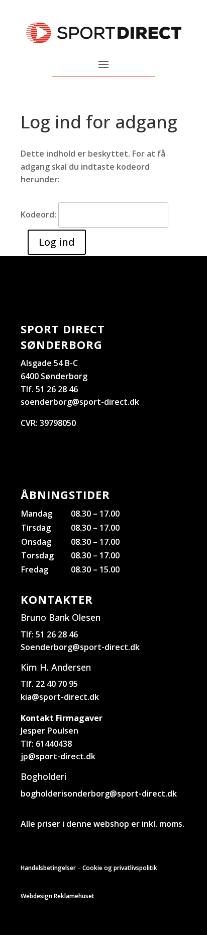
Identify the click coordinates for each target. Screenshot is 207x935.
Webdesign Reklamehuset (57, 896)
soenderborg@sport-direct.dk (80, 401)
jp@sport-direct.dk (58, 756)
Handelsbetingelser (48, 868)
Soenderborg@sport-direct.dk (80, 647)
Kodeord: (39, 214)
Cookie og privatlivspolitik (119, 868)
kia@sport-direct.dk (60, 696)
